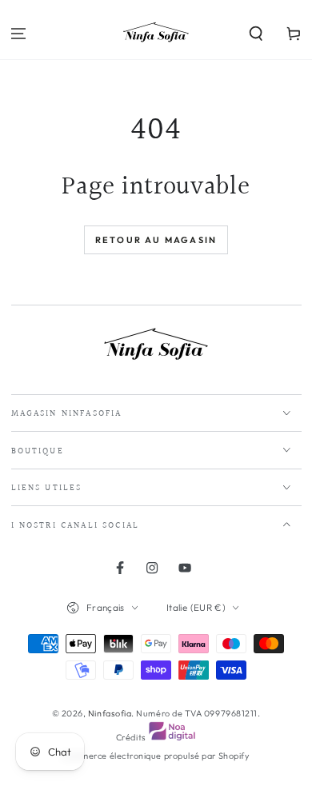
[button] (255, 34)
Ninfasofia (109, 713)
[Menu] (19, 34)
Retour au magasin (156, 239)
